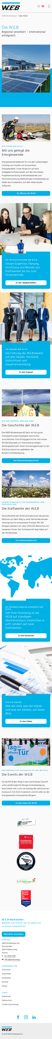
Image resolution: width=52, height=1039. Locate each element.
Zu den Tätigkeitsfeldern (26, 282)
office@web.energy (12, 959)
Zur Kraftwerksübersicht (26, 540)
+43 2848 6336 (10, 956)
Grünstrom (6, 969)
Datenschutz (7, 1000)
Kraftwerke (6, 978)
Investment (6, 973)
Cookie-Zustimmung (10, 1004)
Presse (4, 986)
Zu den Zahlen (26, 721)
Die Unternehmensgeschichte (26, 460)
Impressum (6, 996)
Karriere (5, 982)
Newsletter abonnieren (13, 934)
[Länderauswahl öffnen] (43, 6)
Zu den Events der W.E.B (26, 803)
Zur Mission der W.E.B (26, 193)
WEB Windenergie (9, 16)
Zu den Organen (26, 372)
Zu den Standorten (26, 635)
